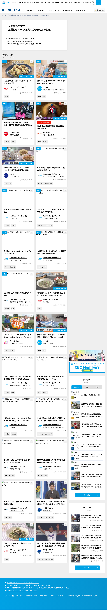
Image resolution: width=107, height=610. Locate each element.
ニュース (43, 3)
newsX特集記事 (14, 177)
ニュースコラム (14, 132)
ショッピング (87, 3)
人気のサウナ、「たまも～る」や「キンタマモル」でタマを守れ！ (50, 210)
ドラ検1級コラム (47, 552)
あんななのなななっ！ (49, 385)
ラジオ (26, 3)
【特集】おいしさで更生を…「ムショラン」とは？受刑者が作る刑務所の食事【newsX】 (18, 170)
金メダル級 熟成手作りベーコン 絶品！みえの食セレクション (51, 82)
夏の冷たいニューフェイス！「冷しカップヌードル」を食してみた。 (91, 435)
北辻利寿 (7, 142)
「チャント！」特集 (48, 344)
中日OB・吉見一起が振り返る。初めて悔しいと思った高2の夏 (17, 461)
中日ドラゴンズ (48, 508)
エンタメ (45, 142)
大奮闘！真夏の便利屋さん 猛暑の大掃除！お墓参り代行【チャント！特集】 (51, 336)
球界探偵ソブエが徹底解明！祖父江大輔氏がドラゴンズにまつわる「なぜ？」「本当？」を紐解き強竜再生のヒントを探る (51, 505)
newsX (12, 174)
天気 (48, 3)
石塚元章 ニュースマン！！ (17, 511)
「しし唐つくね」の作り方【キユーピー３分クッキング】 (17, 82)
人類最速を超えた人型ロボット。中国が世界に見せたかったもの (51, 252)
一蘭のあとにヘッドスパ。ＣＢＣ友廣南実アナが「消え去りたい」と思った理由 (17, 419)
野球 (5, 476)
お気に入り (100, 10)
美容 (12, 392)
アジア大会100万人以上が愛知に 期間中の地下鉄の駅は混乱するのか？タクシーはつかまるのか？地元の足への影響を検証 (91, 529)
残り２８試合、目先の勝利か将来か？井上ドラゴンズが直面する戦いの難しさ (51, 544)
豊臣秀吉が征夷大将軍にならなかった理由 (91, 466)
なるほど (40, 183)
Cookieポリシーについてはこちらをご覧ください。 (22, 590)
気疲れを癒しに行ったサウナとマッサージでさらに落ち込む (91, 455)
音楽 (5, 517)
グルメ (6, 96)
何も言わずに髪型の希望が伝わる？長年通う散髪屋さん (51, 169)
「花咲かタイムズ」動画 (16, 344)
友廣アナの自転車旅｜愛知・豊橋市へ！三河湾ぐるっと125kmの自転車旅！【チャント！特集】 (91, 406)
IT (45, 267)
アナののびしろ (14, 427)
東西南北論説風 (14, 135)
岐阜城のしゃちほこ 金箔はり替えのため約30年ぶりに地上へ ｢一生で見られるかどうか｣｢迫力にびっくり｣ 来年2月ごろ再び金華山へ (92, 519)
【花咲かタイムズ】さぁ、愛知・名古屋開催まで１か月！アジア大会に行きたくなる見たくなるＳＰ (17, 337)
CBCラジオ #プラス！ (16, 260)
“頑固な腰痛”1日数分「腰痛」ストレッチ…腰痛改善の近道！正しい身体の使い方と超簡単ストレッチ (91, 426)
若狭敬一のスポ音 (15, 469)
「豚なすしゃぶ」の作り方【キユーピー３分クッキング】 (17, 544)
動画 (62, 3)
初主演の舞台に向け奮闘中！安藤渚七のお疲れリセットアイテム (51, 377)
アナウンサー (77, 3)
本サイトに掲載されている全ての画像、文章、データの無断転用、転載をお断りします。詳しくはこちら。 (38, 588)
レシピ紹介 (13, 90)
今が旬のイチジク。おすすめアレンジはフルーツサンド (17, 252)
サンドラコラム (47, 511)
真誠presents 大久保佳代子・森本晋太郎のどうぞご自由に (54, 428)
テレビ (21, 3)
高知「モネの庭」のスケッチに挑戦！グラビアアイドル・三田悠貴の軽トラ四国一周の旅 (91, 487)
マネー (13, 225)
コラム (13, 142)
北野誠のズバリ (14, 218)
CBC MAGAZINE (11, 10)
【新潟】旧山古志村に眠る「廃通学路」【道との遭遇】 (50, 127)
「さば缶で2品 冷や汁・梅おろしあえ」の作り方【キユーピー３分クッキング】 (51, 294)
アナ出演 (6, 434)
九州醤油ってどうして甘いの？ (90, 395)
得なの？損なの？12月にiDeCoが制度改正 (17, 210)
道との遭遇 (46, 132)
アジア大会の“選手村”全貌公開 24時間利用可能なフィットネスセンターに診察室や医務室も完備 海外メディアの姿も (92, 539)
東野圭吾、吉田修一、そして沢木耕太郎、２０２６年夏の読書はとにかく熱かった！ (18, 125)
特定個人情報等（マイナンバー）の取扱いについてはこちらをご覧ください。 (30, 585)
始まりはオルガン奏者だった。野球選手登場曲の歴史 (17, 503)
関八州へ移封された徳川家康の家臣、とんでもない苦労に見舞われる (91, 416)
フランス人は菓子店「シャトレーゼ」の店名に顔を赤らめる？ (91, 445)
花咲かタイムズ (14, 341)
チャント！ (46, 87)
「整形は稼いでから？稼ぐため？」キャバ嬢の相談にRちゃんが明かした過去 (18, 377)
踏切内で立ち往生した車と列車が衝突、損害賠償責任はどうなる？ (51, 461)
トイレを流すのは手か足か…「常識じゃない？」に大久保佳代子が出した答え (51, 419)
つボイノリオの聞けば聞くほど (52, 218)
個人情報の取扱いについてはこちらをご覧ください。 (23, 582)
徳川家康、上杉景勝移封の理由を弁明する (17, 294)
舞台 (39, 392)
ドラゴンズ (68, 3)
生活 (44, 96)
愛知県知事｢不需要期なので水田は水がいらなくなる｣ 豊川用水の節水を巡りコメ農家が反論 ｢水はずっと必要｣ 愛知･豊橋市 (92, 549)
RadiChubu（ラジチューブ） (52, 174)
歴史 (12, 309)
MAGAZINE (55, 3)
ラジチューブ (48, 183)
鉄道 (46, 476)
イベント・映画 (34, 3)
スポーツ (11, 350)
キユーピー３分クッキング (18, 87)
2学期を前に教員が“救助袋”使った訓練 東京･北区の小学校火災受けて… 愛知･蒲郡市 (92, 558)
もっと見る (87, 495)
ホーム (4, 15)
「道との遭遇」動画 (48, 135)
